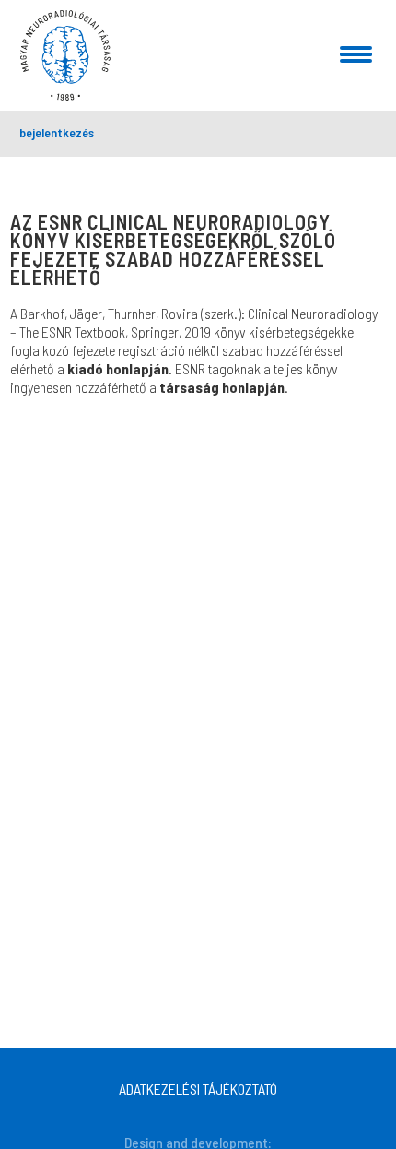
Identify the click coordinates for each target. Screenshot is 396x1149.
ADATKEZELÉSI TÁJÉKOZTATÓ (198, 1088)
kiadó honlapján (118, 368)
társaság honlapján (222, 387)
